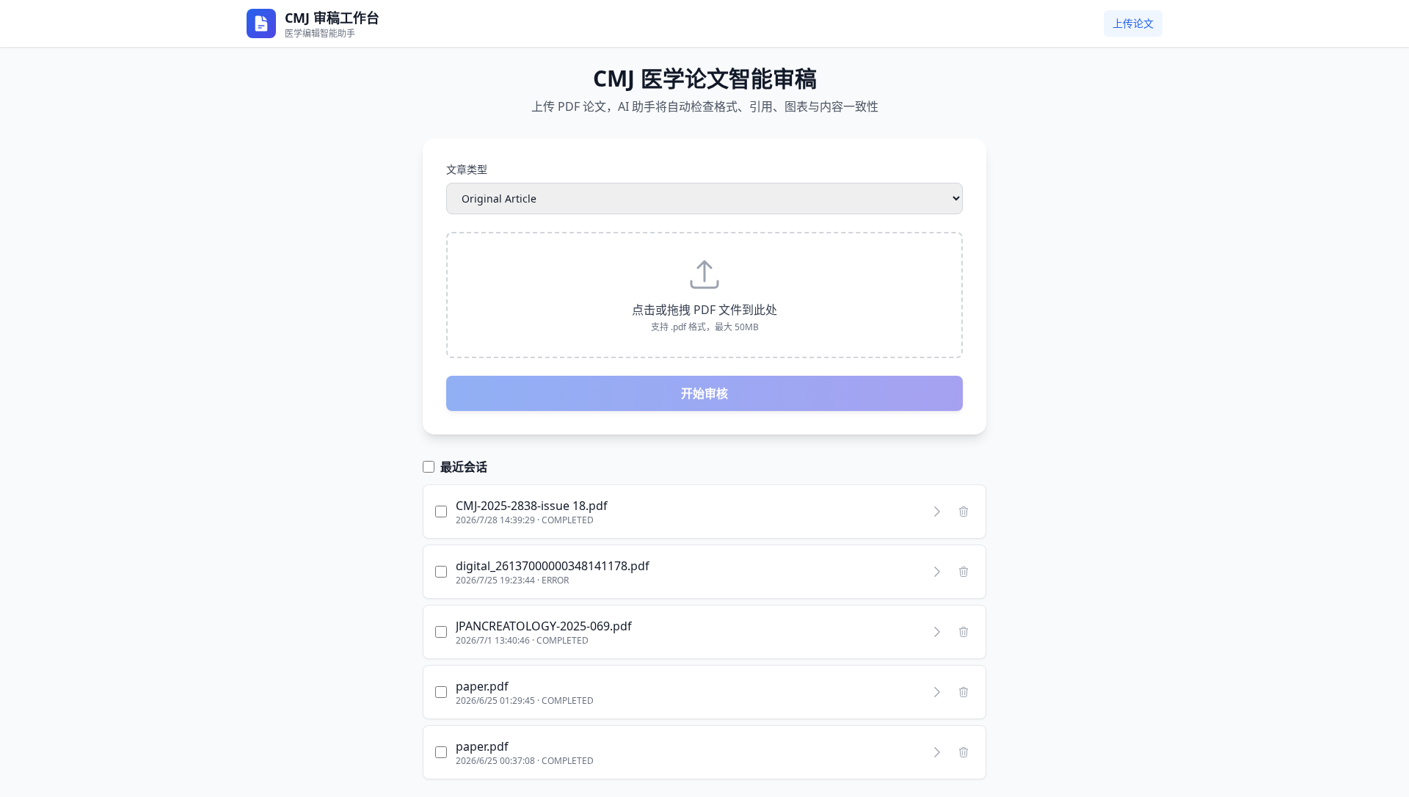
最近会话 (463, 467)
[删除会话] (963, 511)
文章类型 (466, 169)
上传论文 (1133, 23)
